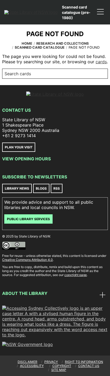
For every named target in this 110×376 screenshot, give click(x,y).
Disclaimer (27, 362)
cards (101, 61)
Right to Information (84, 362)
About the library (25, 293)
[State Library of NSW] (31, 12)
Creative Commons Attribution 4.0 (27, 260)
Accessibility (32, 366)
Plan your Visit (19, 147)
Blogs (41, 188)
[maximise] (102, 295)
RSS (56, 188)
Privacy (51, 362)
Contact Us (16, 110)
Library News (17, 188)
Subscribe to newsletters (34, 176)
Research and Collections (62, 43)
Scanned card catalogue (40, 47)
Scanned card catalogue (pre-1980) (76, 12)
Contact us (88, 366)
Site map (58, 370)
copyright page (75, 275)
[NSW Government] (27, 344)
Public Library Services (28, 219)
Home (27, 43)
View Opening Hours (26, 158)
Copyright (61, 366)
